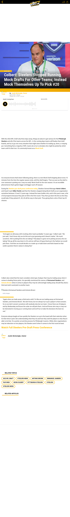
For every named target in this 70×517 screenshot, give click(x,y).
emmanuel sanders (54, 378)
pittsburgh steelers (35, 382)
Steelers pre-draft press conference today (23, 188)
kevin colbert (19, 382)
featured (6, 382)
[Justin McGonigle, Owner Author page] (4, 94)
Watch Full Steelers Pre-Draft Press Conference (26, 327)
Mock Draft (39, 148)
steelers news (22, 378)
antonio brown (37, 378)
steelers (50, 382)
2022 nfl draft (8, 378)
